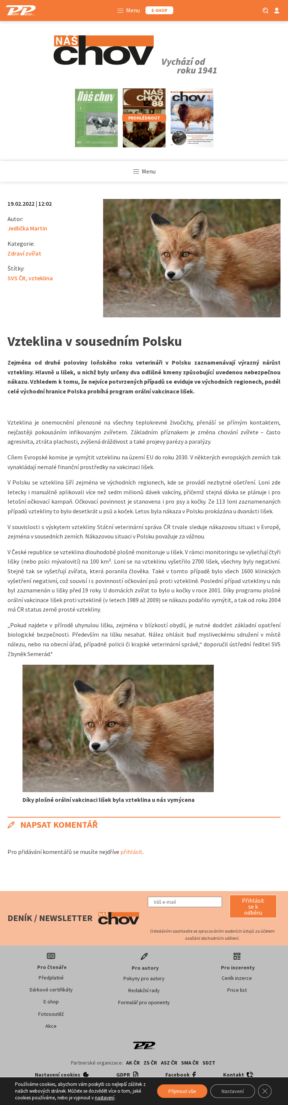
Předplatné (51, 977)
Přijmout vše (182, 1091)
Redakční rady (144, 990)
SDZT (208, 1062)
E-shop (51, 1001)
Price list (237, 990)
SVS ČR (17, 278)
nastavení (104, 1098)
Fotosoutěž (51, 1014)
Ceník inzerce (237, 978)
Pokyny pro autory (144, 978)
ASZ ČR (169, 1062)
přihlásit (131, 851)
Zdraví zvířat (24, 253)
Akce (51, 1026)
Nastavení (233, 1091)
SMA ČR (190, 1062)
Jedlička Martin (27, 228)
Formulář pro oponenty (144, 1002)
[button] (253, 906)
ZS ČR (150, 1062)
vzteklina (40, 278)
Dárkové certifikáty (51, 989)
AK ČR (133, 1062)
